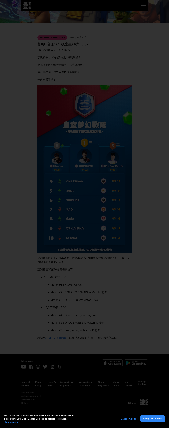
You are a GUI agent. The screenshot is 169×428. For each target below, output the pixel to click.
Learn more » (11, 422)
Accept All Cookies (152, 418)
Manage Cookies (129, 418)
